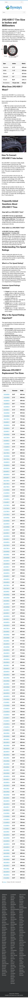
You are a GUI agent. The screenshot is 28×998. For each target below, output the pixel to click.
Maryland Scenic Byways (13, 906)
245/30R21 (6, 591)
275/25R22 (6, 699)
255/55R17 (6, 665)
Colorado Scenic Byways (4, 920)
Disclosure (17, 993)
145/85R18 (6, 406)
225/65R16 (6, 542)
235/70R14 (6, 585)
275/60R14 (6, 727)
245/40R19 (6, 604)
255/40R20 (6, 647)
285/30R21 (6, 739)
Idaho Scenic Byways (4, 950)
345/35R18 (6, 862)
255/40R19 (6, 644)
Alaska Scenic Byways (4, 901)
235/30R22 (6, 551)
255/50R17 (6, 656)
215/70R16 (6, 508)
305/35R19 (6, 801)
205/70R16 (6, 480)
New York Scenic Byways (13, 968)
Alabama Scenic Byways (4, 896)
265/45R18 (6, 693)
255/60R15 (6, 668)
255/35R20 (6, 637)
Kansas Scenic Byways (4, 968)
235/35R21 (6, 554)
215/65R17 (6, 502)
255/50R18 (6, 659)
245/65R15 (6, 625)
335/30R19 (6, 847)
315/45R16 (6, 825)
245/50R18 (6, 616)
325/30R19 (6, 834)
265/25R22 (6, 677)
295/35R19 (6, 770)
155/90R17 (6, 431)
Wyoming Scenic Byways (21, 973)
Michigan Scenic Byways (13, 916)
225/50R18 (6, 530)
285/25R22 (6, 733)
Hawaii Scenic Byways (4, 945)
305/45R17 (6, 807)
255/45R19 (6, 653)
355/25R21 (6, 868)
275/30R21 (6, 702)
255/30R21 (6, 631)
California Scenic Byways (4, 916)
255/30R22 (6, 634)
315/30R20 (6, 816)
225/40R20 (6, 520)
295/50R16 (6, 782)
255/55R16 (6, 662)
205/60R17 (6, 471)
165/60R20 (6, 434)
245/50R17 (6, 613)
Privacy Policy (11, 993)
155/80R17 (6, 422)
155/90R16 (6, 428)
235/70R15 (6, 588)
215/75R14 (6, 511)
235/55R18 (6, 570)
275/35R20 (6, 705)
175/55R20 (6, 443)
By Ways (4, 882)
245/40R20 (6, 607)
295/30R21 (6, 767)
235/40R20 (6, 557)
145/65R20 (6, 397)
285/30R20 (6, 736)
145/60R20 (6, 394)
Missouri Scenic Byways (13, 930)
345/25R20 (6, 853)
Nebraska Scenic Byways (13, 940)
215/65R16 (6, 499)
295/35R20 (6, 773)
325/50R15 (6, 844)
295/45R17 (6, 779)
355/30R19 (6, 871)
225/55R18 (6, 536)
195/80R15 (6, 462)
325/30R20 (6, 838)
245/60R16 (6, 622)
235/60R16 (6, 573)
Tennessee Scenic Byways (22, 934)
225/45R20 (6, 527)
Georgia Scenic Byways (4, 940)
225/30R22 (6, 517)
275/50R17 (6, 717)
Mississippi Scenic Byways (14, 925)
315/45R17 (6, 828)
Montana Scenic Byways (13, 935)
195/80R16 (6, 465)
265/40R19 (6, 690)
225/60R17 (6, 539)
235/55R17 (6, 567)
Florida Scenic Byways (4, 935)
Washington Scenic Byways (22, 957)
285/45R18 (6, 754)
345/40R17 (6, 865)
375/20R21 (6, 878)
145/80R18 (6, 400)
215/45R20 (6, 490)
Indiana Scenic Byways (4, 960)
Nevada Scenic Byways (13, 945)
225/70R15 (6, 545)
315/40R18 (6, 822)
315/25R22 (6, 813)
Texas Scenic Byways (21, 939)
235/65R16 (6, 582)
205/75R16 (6, 487)
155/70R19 (6, 419)
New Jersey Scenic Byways (14, 957)
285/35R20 (6, 745)
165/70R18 (6, 437)
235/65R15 (6, 579)
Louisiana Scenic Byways (13, 896)
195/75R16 (6, 459)
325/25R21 (6, 831)
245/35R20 (6, 597)
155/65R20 (6, 416)
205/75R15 (6, 483)
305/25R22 (6, 791)
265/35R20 (6, 687)
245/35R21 (6, 600)
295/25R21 (6, 757)
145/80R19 (6, 403)
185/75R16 (6, 453)
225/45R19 (6, 523)
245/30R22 (6, 594)
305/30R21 (6, 798)
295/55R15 (6, 785)
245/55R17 (6, 619)
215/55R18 (6, 493)
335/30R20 (6, 850)
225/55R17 (6, 533)
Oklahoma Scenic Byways (22, 899)
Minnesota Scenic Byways (13, 920)
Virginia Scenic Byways (21, 952)
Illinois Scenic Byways (4, 955)
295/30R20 (6, 764)
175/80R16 (6, 450)
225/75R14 (6, 548)
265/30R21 (6, 684)
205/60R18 (6, 474)
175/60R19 (6, 446)
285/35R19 (6, 742)
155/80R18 (6, 425)
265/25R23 (6, 681)
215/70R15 (6, 505)
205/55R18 (6, 468)
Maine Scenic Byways (13, 901)
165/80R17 (6, 440)
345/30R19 (6, 856)
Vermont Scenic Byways (21, 947)
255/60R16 (6, 671)
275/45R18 (6, 711)
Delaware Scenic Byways (4, 930)
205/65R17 (6, 477)
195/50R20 (6, 456)
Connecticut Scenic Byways (5, 925)
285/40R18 (6, 748)
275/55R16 (6, 724)
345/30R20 (6, 859)
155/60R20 (6, 413)
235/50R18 (6, 563)
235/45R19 (6, 560)
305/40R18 (6, 804)
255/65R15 (6, 674)
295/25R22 (6, 761)
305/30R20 (6, 794)
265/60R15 (6, 696)
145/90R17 (6, 410)
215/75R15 (6, 514)
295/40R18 (6, 776)
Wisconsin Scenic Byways (22, 968)
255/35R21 (6, 640)
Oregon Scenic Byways (21, 904)
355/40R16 (6, 875)
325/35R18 (6, 841)
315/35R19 (6, 819)
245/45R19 (6, 610)
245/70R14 (6, 628)
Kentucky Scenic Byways (4, 973)
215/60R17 (6, 496)
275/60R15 (6, 730)
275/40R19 (6, 708)
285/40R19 (6, 751)
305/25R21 (6, 788)
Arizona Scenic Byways (4, 906)
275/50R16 (6, 714)
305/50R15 (6, 810)
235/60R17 (6, 576)
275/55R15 (6, 721)
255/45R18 (6, 650)
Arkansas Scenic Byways (4, 911)
